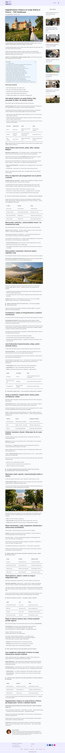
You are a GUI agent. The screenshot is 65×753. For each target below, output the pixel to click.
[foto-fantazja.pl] (8, 3)
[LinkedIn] (52, 745)
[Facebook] (47, 745)
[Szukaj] (58, 2)
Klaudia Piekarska (10, 14)
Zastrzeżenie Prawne (32, 749)
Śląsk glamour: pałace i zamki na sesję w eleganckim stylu (16, 78)
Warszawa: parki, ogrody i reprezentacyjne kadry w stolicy (16, 75)
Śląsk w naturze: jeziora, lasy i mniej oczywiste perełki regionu (16, 79)
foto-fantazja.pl (31, 751)
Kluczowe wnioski (11, 63)
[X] (50, 745)
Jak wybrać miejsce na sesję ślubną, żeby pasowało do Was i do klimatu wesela (19, 64)
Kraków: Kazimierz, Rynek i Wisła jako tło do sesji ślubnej (16, 74)
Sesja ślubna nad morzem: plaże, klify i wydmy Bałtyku (15, 65)
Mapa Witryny (40, 749)
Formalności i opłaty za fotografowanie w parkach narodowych (16, 70)
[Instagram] (54, 745)
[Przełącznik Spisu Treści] (34, 62)
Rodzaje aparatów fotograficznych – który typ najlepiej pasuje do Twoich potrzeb (52, 29)
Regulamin (21, 749)
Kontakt (37, 749)
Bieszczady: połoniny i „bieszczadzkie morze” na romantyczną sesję (17, 68)
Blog (54, 2)
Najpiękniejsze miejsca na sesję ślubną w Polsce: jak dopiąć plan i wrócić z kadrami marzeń (21, 81)
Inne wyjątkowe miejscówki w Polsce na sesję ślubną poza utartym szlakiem (19, 80)
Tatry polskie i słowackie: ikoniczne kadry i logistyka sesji (15, 69)
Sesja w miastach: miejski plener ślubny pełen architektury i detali (17, 73)
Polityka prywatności (26, 749)
